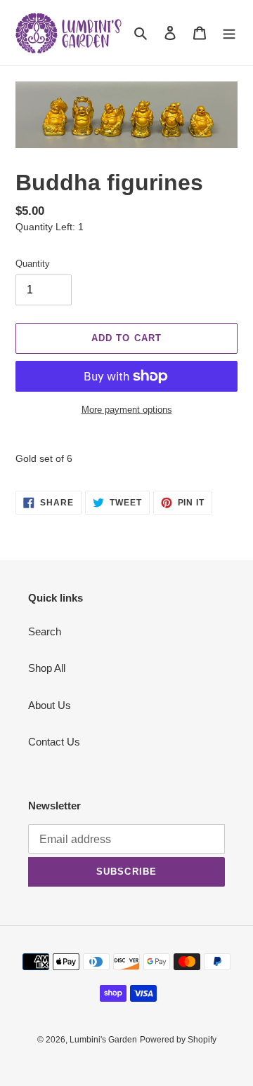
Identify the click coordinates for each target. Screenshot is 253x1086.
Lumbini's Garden (103, 1040)
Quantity (32, 263)
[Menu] (229, 33)
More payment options (127, 409)
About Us (49, 705)
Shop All (46, 668)
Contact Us (54, 742)
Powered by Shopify (178, 1040)
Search (44, 631)
